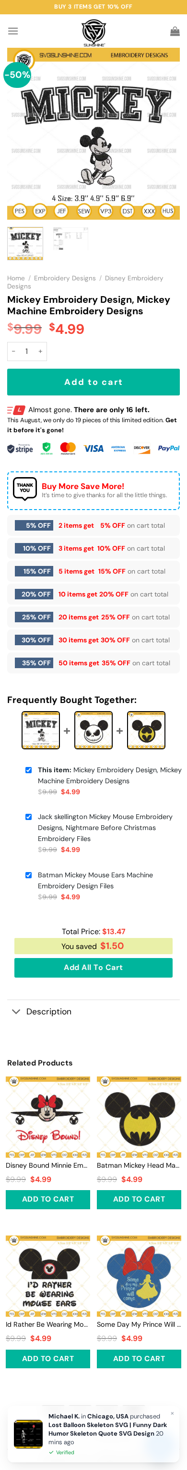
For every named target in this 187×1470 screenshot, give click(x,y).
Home (16, 278)
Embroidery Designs (65, 278)
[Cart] (175, 31)
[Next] (164, 134)
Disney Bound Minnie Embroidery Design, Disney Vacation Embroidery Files (48, 1165)
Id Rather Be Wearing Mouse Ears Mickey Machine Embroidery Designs (48, 1324)
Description (48, 1011)
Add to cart (93, 382)
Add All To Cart (93, 967)
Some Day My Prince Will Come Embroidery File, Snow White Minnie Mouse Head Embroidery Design (139, 1324)
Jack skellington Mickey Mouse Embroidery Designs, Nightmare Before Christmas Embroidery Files (105, 827)
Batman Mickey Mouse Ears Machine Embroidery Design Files (95, 880)
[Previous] (22, 134)
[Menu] (13, 31)
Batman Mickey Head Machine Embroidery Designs (139, 1165)
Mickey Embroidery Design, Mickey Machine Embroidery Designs (110, 775)
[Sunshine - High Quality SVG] (93, 31)
